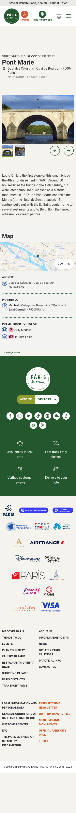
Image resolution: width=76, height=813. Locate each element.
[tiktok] (38, 416)
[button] (55, 150)
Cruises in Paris (14, 656)
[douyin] (66, 416)
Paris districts (13, 679)
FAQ (4, 730)
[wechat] (56, 416)
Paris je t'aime (13, 352)
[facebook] (10, 416)
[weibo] (33, 425)
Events (7, 643)
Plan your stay (13, 650)
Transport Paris (14, 685)
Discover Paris (13, 631)
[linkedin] (28, 416)
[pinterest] (47, 416)
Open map (64, 263)
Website (26, 399)
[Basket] (58, 16)
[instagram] (19, 416)
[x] (42, 425)
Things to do (11, 637)
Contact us (47, 666)
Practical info (50, 660)
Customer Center (15, 724)
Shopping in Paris (15, 673)
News (43, 643)
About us (45, 631)
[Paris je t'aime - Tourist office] (11, 16)
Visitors (44, 399)
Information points (54, 637)
